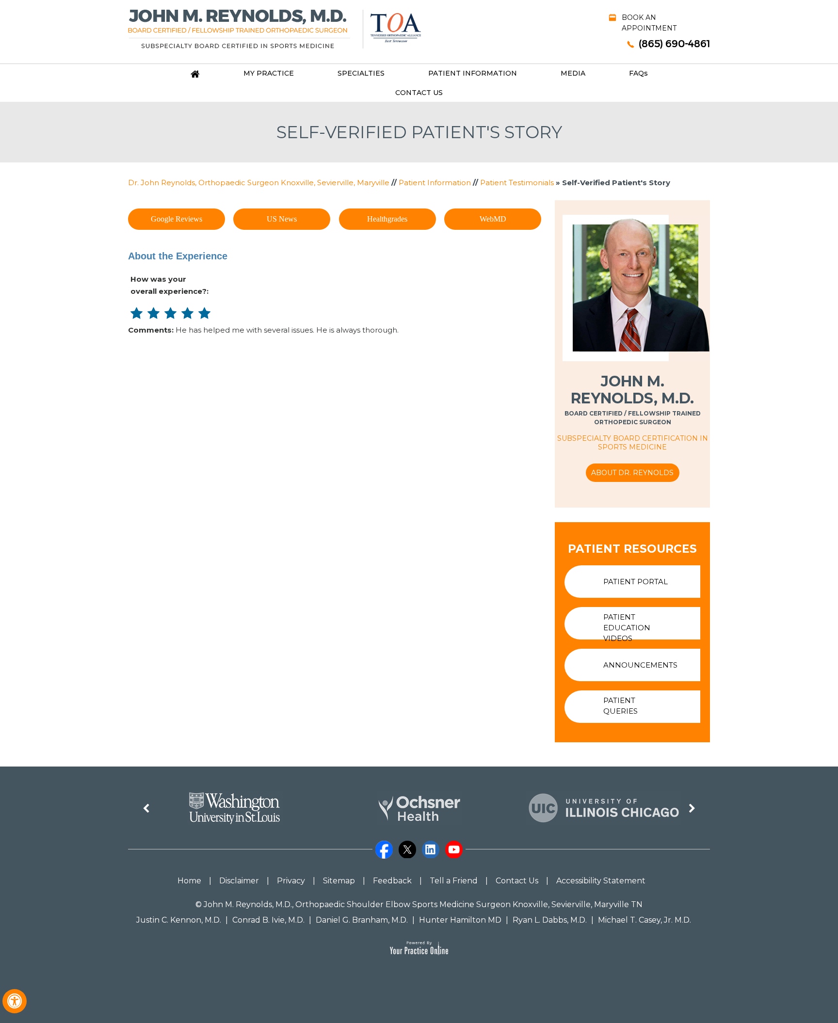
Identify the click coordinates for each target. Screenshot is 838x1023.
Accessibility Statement (600, 880)
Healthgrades (387, 219)
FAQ (638, 73)
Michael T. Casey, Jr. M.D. (644, 920)
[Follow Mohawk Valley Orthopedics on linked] (430, 844)
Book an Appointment (649, 22)
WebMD (493, 219)
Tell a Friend (454, 880)
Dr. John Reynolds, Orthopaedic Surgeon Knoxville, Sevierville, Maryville (258, 182)
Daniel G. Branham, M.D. (362, 920)
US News (282, 219)
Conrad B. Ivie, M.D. (268, 920)
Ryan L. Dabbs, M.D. (550, 920)
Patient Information (472, 73)
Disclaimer (239, 880)
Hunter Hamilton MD (460, 920)
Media (573, 73)
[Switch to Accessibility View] (14, 1001)
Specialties (361, 73)
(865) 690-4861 (674, 43)
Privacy (291, 880)
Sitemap (339, 880)
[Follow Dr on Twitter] (407, 844)
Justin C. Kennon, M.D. (178, 920)
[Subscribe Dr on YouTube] (454, 844)
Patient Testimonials (517, 182)
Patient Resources (632, 549)
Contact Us (419, 92)
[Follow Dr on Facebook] (384, 844)
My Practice (268, 73)
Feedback (392, 880)
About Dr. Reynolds (632, 472)
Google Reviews (176, 219)
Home (189, 880)
